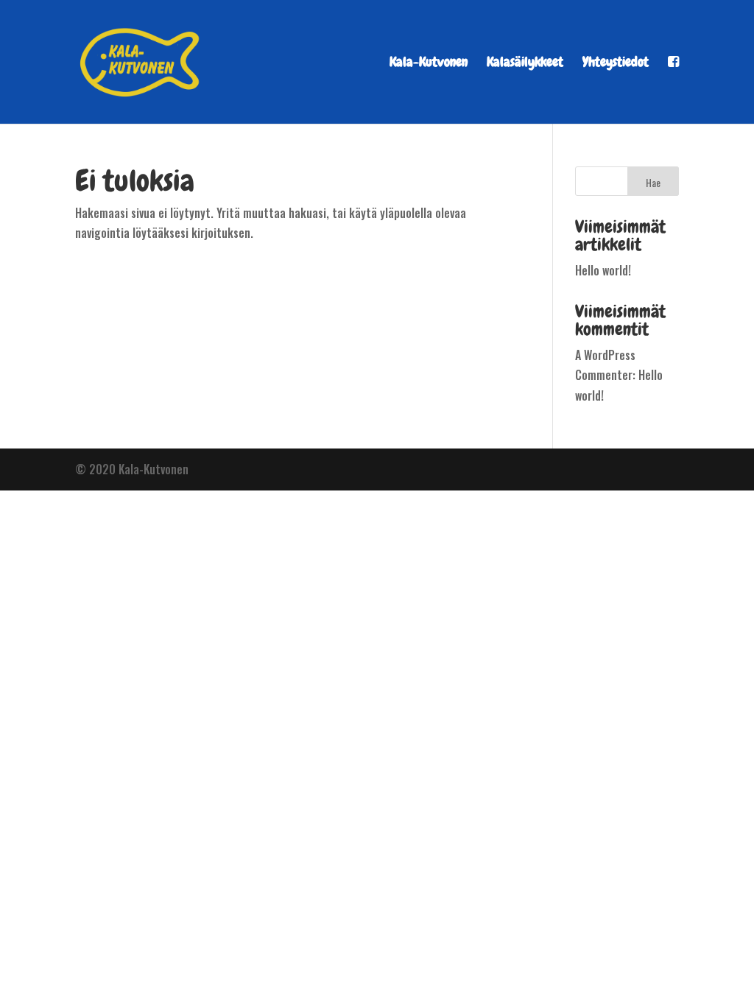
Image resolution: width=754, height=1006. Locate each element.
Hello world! (603, 270)
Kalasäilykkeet (525, 63)
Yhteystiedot (615, 63)
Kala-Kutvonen (429, 63)
